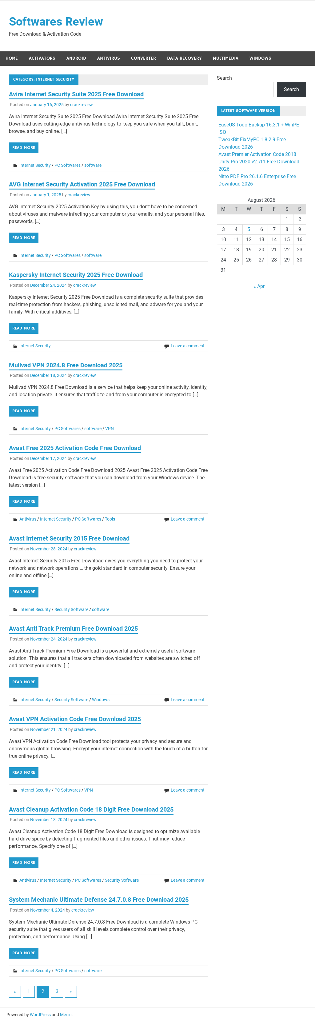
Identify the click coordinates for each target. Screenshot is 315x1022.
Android (76, 58)
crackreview (81, 104)
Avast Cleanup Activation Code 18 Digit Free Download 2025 (91, 809)
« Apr (259, 286)
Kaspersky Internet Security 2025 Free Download (76, 274)
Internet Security (35, 165)
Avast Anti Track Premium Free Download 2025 (73, 628)
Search (224, 78)
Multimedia (225, 58)
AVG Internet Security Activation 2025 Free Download (82, 184)
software (93, 165)
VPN (109, 428)
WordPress (40, 1014)
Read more (23, 147)
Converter (143, 58)
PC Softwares (67, 165)
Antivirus (108, 58)
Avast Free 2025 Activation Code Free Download (75, 448)
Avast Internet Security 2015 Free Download (69, 538)
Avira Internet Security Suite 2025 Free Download (76, 94)
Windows (260, 58)
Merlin (66, 1014)
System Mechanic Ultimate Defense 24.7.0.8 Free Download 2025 (99, 899)
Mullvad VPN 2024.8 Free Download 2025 (65, 365)
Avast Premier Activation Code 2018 (257, 154)
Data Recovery (184, 58)
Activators (42, 58)
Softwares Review (56, 21)
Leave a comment (188, 345)
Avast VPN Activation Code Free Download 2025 (75, 719)
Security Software (71, 609)
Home (12, 58)
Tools (110, 519)
